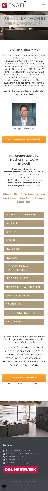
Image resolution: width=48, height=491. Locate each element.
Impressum (24, 487)
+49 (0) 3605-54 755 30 (14, 456)
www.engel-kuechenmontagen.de (19, 463)
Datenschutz (24, 489)
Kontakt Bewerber (24, 484)
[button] (4, 487)
